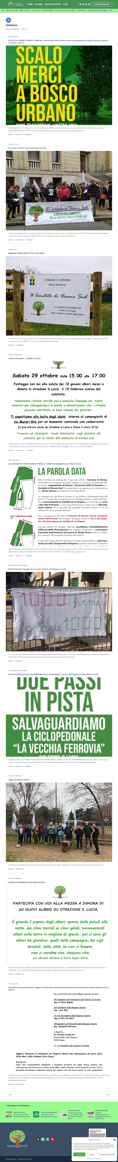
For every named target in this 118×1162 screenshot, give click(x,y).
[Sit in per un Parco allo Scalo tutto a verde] (59, 190)
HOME (30, 4)
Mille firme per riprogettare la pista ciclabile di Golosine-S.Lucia (37, 569)
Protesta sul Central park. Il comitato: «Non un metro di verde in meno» (75, 1115)
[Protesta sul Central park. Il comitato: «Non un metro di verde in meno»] (63, 1114)
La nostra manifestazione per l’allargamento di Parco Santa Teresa (103, 1115)
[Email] (80, 4)
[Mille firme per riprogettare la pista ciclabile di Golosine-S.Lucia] (59, 611)
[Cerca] (3, 10)
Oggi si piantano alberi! (19, 779)
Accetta (79, 1154)
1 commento (29, 240)
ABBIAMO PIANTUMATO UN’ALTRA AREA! (26, 253)
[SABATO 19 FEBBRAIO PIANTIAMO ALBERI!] (59, 925)
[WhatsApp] (83, 4)
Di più (65, 4)
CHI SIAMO (39, 4)
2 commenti (28, 766)
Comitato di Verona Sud (15, 355)
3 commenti (28, 134)
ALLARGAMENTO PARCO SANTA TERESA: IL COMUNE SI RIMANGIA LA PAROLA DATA (44, 464)
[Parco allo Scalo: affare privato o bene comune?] (9, 1114)
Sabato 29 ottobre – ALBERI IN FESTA (24, 358)
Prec (10, 1095)
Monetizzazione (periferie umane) (98, 10)
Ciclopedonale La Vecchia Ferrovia (65, 10)
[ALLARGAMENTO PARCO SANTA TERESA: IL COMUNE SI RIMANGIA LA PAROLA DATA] (59, 506)
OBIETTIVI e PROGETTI (53, 4)
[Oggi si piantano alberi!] (59, 822)
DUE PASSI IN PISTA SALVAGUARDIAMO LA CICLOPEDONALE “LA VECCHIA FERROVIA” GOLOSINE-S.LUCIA (53, 674)
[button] (114, 1140)
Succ (108, 1095)
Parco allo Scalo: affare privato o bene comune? (22, 1115)
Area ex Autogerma (47, 10)
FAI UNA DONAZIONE (102, 4)
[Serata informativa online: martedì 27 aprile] (36, 1114)
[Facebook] (86, 4)
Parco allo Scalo (25, 10)
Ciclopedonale (81, 10)
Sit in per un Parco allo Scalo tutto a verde (27, 148)
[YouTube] (89, 4)
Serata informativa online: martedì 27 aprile (49, 1115)
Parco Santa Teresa (12, 10)
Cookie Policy (90, 1158)
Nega (91, 1154)
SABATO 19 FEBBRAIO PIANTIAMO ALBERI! (26, 882)
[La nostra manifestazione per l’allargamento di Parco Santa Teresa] (91, 1114)
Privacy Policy (97, 1158)
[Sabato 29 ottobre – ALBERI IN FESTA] (59, 401)
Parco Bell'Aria (12, 249)
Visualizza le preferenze (107, 1154)
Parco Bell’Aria (36, 10)
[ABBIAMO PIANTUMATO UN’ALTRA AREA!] (59, 296)
